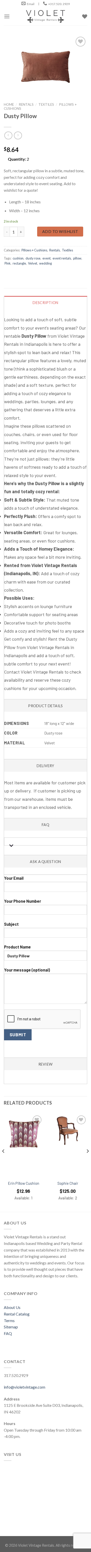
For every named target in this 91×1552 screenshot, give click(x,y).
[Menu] (7, 16)
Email (30, 4)
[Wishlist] (37, 1119)
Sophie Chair (67, 1183)
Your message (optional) (27, 969)
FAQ (8, 1333)
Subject (11, 924)
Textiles (46, 104)
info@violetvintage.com (24, 1387)
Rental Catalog (17, 1313)
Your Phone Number (22, 901)
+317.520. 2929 (59, 4)
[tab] (45, 497)
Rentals (26, 104)
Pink (8, 263)
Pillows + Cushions (34, 250)
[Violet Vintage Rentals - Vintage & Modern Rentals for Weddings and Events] (45, 16)
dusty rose (33, 258)
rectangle (19, 263)
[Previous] (3, 1161)
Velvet (32, 263)
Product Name (17, 946)
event (46, 258)
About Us (12, 1307)
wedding (45, 263)
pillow (77, 258)
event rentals (62, 258)
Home (9, 104)
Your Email (14, 878)
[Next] (87, 1161)
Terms (9, 1320)
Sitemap (11, 1326)
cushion (18, 258)
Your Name (45, 874)
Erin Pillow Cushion (23, 1183)
